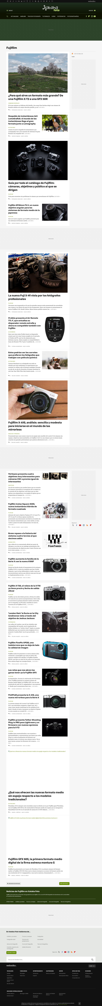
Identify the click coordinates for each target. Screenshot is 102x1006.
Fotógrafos (11, 622)
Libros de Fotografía (42, 901)
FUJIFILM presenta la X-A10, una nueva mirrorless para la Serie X (23, 696)
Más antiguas (64, 883)
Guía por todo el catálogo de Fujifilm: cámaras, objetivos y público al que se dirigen (32, 186)
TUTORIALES (46, 16)
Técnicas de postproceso (25, 940)
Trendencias (75, 973)
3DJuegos (22, 973)
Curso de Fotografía (54, 901)
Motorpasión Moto (63, 975)
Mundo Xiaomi (10, 983)
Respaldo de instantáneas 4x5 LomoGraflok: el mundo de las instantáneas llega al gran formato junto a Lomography (23, 119)
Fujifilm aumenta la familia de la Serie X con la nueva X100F (23, 560)
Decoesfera (75, 975)
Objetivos (11, 485)
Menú (11, 10)
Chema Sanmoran (17, 346)
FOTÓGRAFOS (61, 16)
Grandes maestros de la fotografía (12, 947)
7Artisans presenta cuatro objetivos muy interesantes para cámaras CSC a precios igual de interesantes (24, 477)
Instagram (92, 16)
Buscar (92, 959)
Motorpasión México (62, 994)
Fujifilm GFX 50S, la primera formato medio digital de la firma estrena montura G (35, 860)
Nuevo (91, 10)
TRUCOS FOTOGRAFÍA (34, 16)
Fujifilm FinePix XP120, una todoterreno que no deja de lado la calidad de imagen (23, 645)
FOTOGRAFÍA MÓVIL (73, 16)
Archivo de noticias (14, 883)
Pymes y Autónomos (88, 976)
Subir (90, 966)
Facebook (86, 16)
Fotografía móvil (11, 939)
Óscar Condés (16, 375)
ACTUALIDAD (14, 16)
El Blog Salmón (89, 973)
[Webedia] (11, 965)
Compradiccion (76, 978)
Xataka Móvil (10, 975)
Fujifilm (10, 194)
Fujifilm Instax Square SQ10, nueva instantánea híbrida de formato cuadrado (22, 506)
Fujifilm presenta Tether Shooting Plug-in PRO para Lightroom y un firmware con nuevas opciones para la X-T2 (24, 723)
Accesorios (11, 332)
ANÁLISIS (23, 16)
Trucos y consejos (30, 901)
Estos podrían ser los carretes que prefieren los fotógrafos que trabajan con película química (23, 355)
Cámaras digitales (13, 103)
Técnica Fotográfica (66, 901)
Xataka (8, 973)
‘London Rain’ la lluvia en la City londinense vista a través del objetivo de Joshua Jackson (23, 616)
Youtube (95, 16)
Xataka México (10, 993)
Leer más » (42, 107)
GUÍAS (53, 16)
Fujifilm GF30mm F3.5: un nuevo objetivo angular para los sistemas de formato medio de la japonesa (24, 209)
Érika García (15, 607)
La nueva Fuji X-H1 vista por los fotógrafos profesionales (34, 297)
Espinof (35, 975)
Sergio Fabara (16, 136)
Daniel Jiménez (16, 812)
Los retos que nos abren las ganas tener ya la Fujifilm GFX (22, 671)
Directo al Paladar (50, 973)
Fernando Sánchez (17, 110)
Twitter (73, 525)
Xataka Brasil (10, 995)
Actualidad (11, 127)
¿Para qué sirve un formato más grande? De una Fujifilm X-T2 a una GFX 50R (35, 97)
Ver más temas (11, 952)
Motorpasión (62, 973)
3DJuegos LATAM (24, 993)
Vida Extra (22, 975)
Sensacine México (37, 993)
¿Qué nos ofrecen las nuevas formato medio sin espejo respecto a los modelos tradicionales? (36, 795)
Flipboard (89, 16)
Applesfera (9, 978)
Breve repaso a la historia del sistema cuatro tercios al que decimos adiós (22, 536)
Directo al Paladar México (50, 994)
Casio (73, 56)
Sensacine (35, 973)
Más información (63, 1004)
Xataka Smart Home (10, 980)
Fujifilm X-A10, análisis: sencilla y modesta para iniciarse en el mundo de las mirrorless (35, 425)
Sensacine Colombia (35, 996)
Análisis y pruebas (14, 433)
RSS (87, 525)
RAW (38, 947)
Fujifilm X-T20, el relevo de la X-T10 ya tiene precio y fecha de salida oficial (24, 588)
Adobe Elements (26, 947)
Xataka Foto (51, 8)
